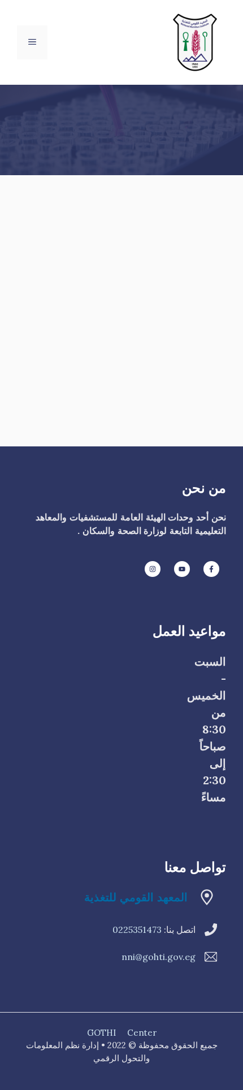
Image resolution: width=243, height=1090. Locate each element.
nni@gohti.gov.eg (159, 956)
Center (142, 1032)
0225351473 (137, 929)
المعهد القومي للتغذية (136, 897)
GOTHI (101, 1032)
